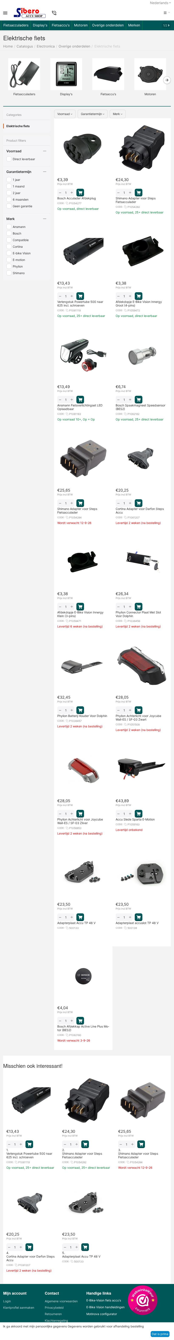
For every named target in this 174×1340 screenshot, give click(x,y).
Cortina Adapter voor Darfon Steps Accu (30, 1258)
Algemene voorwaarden (61, 1301)
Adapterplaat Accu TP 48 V (81, 1256)
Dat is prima (160, 1334)
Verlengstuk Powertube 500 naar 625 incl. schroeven (29, 1155)
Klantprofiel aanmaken (18, 1307)
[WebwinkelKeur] (142, 1300)
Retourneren (53, 1314)
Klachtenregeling (56, 1320)
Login (7, 1301)
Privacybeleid (54, 1307)
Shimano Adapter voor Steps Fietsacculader (82, 1155)
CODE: (61, 203)
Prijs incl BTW (65, 184)
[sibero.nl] (30, 13)
